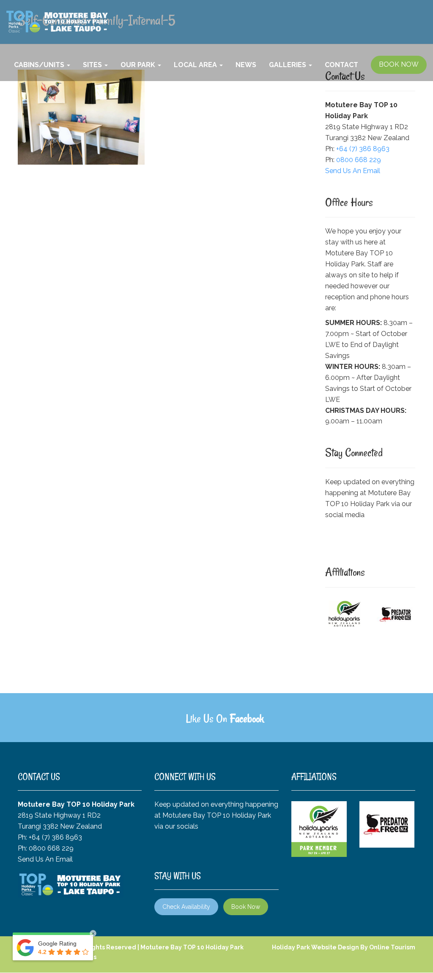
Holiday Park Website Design (315, 947)
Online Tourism (392, 947)
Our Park (139, 65)
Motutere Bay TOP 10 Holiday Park (192, 947)
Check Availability (186, 906)
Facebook (247, 718)
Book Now (245, 906)
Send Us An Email (352, 171)
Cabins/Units (40, 65)
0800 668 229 (358, 160)
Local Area (196, 65)
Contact (341, 65)
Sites (93, 65)
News (246, 65)
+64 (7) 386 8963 (362, 149)
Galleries (288, 65)
